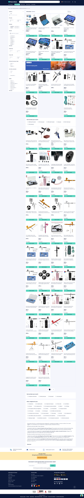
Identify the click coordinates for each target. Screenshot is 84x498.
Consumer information (60, 496)
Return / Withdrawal (11, 475)
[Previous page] (47, 389)
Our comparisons (34, 477)
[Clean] (59, 1)
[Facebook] (57, 483)
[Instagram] (59, 483)
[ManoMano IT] (34, 486)
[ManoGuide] (81, 495)
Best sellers (33, 481)
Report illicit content (11, 480)
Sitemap (27, 496)
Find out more (49, 468)
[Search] (20, 2)
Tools (11, 8)
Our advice (33, 474)
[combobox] (71, 11)
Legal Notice (32, 496)
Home (9, 8)
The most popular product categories (37, 475)
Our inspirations (34, 480)
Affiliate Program (11, 484)
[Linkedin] (55, 483)
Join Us (9, 483)
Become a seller (10, 481)
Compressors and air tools (22, 8)
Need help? (10, 477)
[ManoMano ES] (39, 486)
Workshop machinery (16, 8)
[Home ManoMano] (13, 2)
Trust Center (45, 496)
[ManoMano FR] (32, 486)
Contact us (10, 478)
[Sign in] (73, 2)
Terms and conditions (51, 496)
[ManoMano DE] (36, 486)
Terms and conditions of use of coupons (14, 486)
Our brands (33, 478)
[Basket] (75, 2)
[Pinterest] (62, 483)
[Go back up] (74, 487)
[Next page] (53, 389)
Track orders (10, 474)
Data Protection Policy (38, 496)
